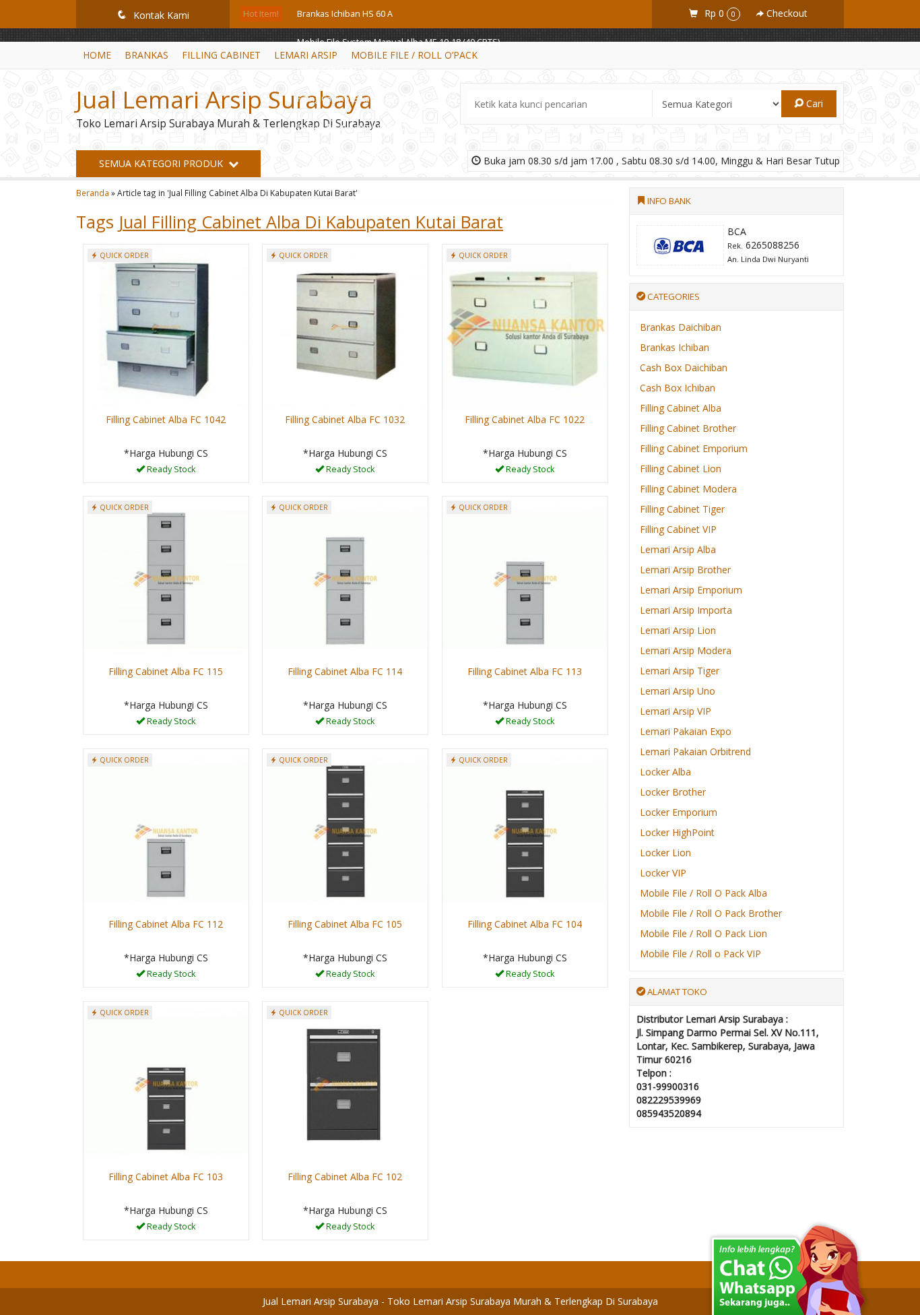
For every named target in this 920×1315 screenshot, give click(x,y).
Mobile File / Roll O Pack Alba (703, 893)
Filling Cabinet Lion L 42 (343, 70)
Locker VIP (663, 872)
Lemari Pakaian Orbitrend (695, 751)
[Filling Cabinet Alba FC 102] (345, 1083)
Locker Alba (665, 771)
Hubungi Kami (170, 471)
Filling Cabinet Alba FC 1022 (525, 419)
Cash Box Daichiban (683, 367)
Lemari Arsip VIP (675, 711)
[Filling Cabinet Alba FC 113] (524, 577)
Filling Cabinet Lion (680, 468)
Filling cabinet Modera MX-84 (354, 155)
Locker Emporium (678, 812)
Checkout (786, 13)
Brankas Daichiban (680, 327)
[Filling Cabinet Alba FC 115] (166, 577)
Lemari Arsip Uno (677, 690)
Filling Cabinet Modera (688, 488)
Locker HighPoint (677, 832)
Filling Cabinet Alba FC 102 (345, 1176)
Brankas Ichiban (674, 347)
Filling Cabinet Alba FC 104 (524, 924)
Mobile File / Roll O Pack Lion (703, 933)
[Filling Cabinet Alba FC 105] (345, 830)
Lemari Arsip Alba (678, 549)
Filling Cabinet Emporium (694, 448)
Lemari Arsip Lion (678, 630)
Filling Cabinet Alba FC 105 (345, 924)
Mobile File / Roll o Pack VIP (700, 953)
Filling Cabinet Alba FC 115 (165, 671)
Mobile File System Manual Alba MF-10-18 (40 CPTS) (398, 42)
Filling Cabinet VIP (678, 529)
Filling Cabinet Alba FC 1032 (345, 419)
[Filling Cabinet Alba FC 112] (166, 830)
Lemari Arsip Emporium (691, 589)
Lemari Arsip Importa (686, 610)
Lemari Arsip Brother (685, 569)
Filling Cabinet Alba (680, 408)
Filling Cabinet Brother (688, 428)
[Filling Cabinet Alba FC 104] (524, 830)
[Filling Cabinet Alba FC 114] (345, 577)
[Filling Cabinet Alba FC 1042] (166, 325)
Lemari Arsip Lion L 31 (340, 183)
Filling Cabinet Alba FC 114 (345, 671)
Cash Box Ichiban (677, 387)
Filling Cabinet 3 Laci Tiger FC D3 (359, 98)
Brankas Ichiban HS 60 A (345, 14)
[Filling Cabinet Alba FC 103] (166, 1083)
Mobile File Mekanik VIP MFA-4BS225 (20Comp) (389, 212)
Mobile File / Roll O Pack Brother (711, 913)
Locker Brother (673, 791)
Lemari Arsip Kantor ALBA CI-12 (358, 127)
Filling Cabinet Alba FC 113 (524, 671)
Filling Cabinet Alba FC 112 (165, 924)
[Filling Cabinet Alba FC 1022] (524, 325)
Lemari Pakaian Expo (685, 731)
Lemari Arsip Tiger (679, 670)
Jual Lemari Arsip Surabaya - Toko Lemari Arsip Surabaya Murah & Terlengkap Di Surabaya (460, 1301)
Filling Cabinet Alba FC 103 (165, 1176)
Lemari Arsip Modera (685, 650)
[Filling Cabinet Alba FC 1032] (345, 325)
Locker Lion (665, 852)
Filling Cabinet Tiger (682, 509)
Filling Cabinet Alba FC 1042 (166, 419)
